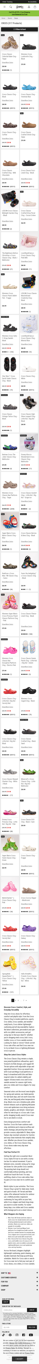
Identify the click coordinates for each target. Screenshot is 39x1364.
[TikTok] (5, 1335)
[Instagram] (18, 1335)
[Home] (19, 7)
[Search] (11, 7)
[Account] (29, 7)
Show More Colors (7, 62)
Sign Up (5, 1302)
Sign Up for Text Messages (11, 1306)
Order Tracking (7, 2)
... (20, 1000)
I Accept (19, 1359)
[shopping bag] (35, 7)
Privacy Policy (12, 1317)
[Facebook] (25, 1335)
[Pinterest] (11, 1335)
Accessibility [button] (32, 2)
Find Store (31, 1327)
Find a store (6, 1323)
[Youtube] (32, 1335)
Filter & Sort (20, 29)
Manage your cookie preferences (20, 1343)
